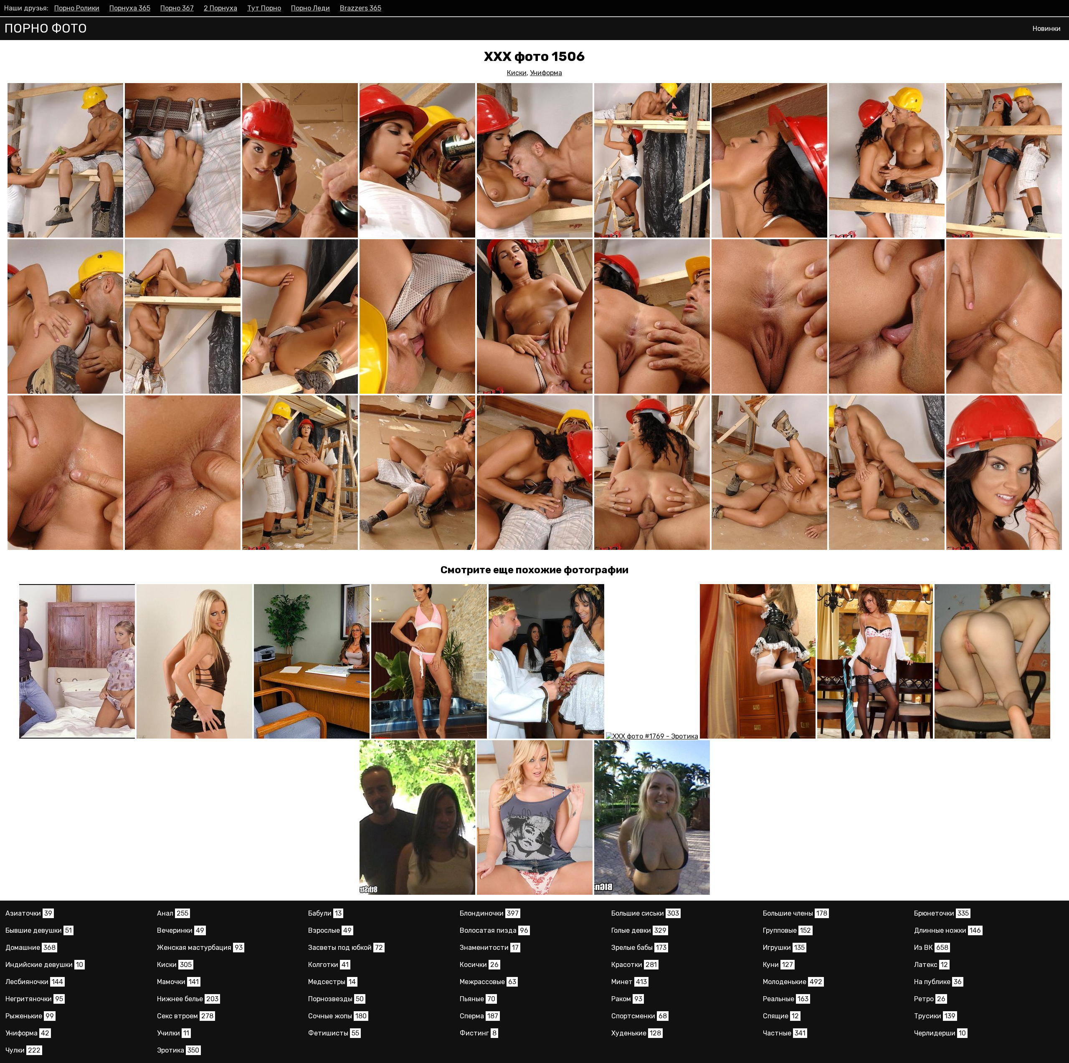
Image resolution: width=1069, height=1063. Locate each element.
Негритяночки (34, 999)
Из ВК (931, 948)
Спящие (781, 1016)
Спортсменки (639, 1016)
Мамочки (178, 982)
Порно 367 (177, 8)
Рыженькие (29, 1016)
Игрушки (784, 948)
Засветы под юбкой (345, 948)
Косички (479, 965)
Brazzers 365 (360, 8)
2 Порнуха (220, 8)
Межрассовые (488, 982)
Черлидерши (940, 1033)
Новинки (1047, 29)
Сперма (479, 1016)
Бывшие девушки (38, 930)
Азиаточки (28, 913)
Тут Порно (264, 8)
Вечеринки (180, 930)
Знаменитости (489, 948)
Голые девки (638, 930)
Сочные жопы (337, 1016)
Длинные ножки (947, 930)
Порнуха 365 (129, 8)
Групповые (787, 930)
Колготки (328, 965)
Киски (517, 73)
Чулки (23, 1050)
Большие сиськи (645, 913)
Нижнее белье (187, 999)
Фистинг (478, 1033)
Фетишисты (333, 1033)
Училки (173, 1033)
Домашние (30, 948)
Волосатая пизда (494, 930)
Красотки (634, 965)
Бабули (325, 913)
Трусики (934, 1016)
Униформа (546, 73)
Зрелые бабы (638, 948)
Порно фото (45, 28)
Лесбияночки (34, 982)
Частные (784, 1033)
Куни (778, 965)
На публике (938, 982)
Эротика (178, 1050)
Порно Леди (310, 8)
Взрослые (330, 930)
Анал (172, 913)
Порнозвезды (336, 999)
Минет (629, 982)
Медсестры (332, 982)
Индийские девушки (44, 965)
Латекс (931, 965)
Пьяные (477, 999)
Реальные (785, 999)
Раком (626, 999)
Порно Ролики (76, 8)
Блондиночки (489, 913)
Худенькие (636, 1033)
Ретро (929, 999)
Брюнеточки (941, 913)
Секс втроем (185, 1016)
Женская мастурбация (200, 948)
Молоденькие (792, 982)
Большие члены (795, 913)
